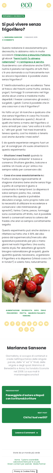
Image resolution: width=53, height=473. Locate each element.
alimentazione (13, 310)
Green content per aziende (19, 464)
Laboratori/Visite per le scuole (26, 462)
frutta (23, 313)
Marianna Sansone (13, 37)
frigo (43, 310)
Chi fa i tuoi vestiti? (35, 417)
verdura (26, 316)
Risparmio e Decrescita (13, 16)
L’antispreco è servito (31, 62)
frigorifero (12, 313)
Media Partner (39, 464)
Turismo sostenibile (30, 459)
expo (36, 310)
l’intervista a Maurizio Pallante (32, 55)
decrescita (27, 310)
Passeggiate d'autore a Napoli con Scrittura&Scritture (25, 396)
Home (17, 459)
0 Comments (8, 40)
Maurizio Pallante (36, 313)
